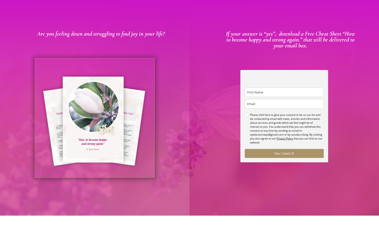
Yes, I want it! (284, 153)
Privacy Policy (285, 138)
